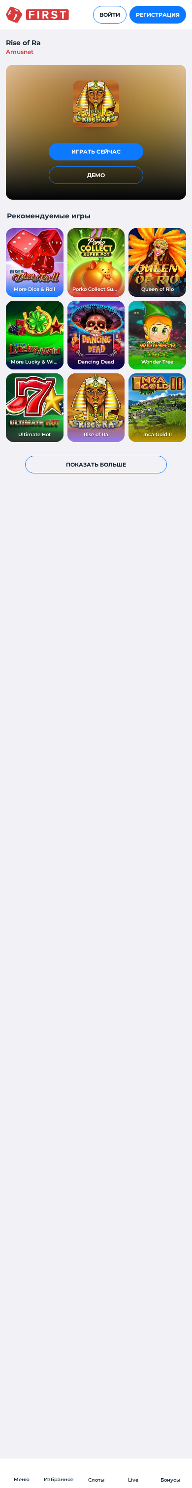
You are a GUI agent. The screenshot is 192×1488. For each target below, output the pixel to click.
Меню (22, 1479)
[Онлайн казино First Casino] (37, 14)
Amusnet (19, 51)
